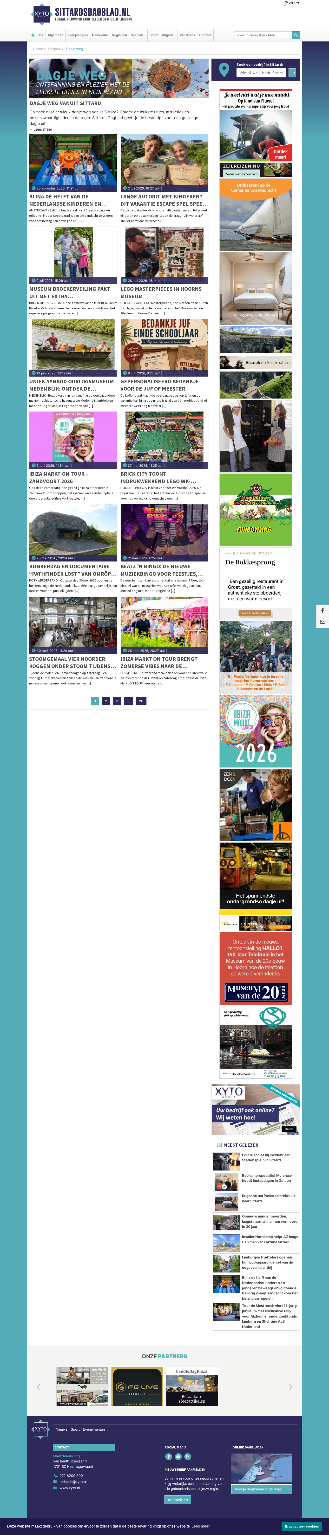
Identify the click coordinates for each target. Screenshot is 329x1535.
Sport (154, 35)
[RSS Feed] (188, 1456)
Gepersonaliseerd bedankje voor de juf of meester (159, 385)
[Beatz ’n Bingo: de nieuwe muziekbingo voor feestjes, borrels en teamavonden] (165, 532)
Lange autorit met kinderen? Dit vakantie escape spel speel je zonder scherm (162, 200)
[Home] (33, 35)
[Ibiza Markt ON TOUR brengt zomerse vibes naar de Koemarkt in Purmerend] (165, 625)
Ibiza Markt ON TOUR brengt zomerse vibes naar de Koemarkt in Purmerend (159, 662)
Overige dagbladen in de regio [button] (257, 1489)
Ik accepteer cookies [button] (302, 1526)
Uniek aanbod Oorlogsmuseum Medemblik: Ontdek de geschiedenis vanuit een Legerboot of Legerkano (71, 385)
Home (38, 49)
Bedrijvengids (77, 35)
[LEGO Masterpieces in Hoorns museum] (165, 255)
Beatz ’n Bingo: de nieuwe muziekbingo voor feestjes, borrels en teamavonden (158, 570)
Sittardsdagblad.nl (92, 12)
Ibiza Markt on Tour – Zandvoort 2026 (58, 477)
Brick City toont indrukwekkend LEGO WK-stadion (155, 477)
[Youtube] (178, 1456)
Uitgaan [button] (167, 35)
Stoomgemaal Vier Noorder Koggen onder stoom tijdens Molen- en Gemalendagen (69, 662)
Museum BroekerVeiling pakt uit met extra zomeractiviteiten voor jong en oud (70, 292)
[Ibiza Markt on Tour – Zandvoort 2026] (73, 440)
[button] (41, 130)
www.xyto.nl (69, 1488)
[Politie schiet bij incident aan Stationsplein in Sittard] (226, 1161)
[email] (322, 622)
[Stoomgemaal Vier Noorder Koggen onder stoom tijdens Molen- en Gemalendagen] (73, 625)
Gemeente (100, 35)
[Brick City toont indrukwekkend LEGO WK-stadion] (165, 440)
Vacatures (187, 35)
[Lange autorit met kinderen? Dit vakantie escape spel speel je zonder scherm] (165, 163)
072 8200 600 (71, 1476)
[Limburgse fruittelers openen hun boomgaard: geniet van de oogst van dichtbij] (226, 1264)
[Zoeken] (296, 35)
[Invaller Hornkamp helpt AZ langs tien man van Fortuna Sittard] (226, 1243)
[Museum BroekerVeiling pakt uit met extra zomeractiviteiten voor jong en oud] (73, 255)
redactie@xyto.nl (72, 1482)
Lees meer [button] (200, 1526)
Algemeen (55, 35)
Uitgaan (54, 49)
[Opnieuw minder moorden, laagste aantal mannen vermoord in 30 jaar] (226, 1223)
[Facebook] (169, 1456)
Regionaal (119, 35)
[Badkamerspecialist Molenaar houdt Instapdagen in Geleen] (226, 1182)
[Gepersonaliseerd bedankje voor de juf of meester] (165, 348)
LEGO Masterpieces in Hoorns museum (161, 292)
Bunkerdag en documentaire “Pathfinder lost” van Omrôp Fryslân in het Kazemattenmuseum (70, 570)
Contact (205, 35)
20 (141, 701)
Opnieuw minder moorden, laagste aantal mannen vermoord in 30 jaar (269, 1221)
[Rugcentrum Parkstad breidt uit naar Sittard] (226, 1202)
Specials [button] (137, 35)
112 (41, 35)
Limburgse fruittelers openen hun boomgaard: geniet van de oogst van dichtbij (267, 1262)
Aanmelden (178, 1499)
